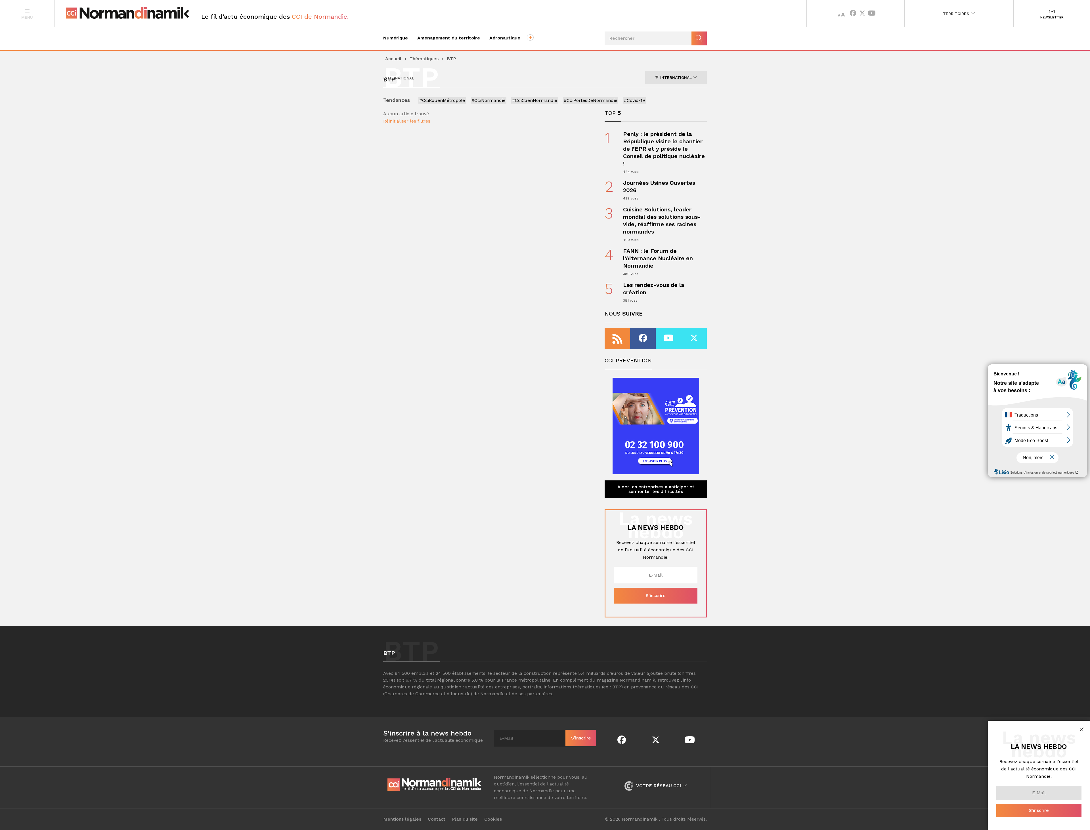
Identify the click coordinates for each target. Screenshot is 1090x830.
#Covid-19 (634, 100)
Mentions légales (402, 819)
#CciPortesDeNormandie (590, 100)
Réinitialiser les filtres (406, 121)
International (676, 77)
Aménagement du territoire (448, 38)
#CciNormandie (488, 100)
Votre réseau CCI (658, 785)
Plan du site (465, 819)
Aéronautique (504, 38)
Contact (436, 819)
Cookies (493, 819)
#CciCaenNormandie (534, 100)
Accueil (393, 58)
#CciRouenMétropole (442, 100)
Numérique (395, 38)
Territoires (956, 13)
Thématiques (424, 58)
